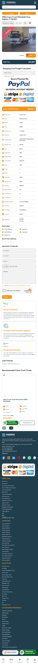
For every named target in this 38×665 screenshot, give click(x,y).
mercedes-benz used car (8, 545)
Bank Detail (4, 492)
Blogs (3, 515)
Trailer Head (5, 587)
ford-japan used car (7, 556)
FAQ (3, 513)
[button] (6, 396)
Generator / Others (6, 627)
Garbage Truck (5, 583)
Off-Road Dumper (6, 632)
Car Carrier (4, 594)
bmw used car (5, 547)
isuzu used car (5, 543)
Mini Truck (4, 596)
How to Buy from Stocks (8, 485)
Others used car (6, 560)
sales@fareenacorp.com (11, 451)
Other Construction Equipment (9, 647)
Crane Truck (20, 370)
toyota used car (6, 523)
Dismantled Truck (6, 604)
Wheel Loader (5, 613)
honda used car (6, 530)
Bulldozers (4, 615)
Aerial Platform (5, 589)
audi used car (5, 551)
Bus (3, 602)
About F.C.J (4, 481)
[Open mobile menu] (35, 3)
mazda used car (6, 538)
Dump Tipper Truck (6, 574)
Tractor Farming (6, 640)
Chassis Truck (5, 598)
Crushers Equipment (7, 636)
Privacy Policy (27, 285)
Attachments (5, 643)
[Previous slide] (5, 428)
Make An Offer (11, 652)
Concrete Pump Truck (7, 592)
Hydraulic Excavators (7, 610)
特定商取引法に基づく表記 (8, 517)
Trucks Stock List (6, 498)
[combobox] (31, 55)
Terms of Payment (6, 490)
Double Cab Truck (6, 581)
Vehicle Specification (7, 509)
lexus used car (6, 526)
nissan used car (6, 528)
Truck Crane (5, 645)
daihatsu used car (6, 541)
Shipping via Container (7, 507)
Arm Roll (4, 600)
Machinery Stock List (7, 500)
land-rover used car (7, 553)
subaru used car (6, 534)
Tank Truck (4, 579)
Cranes (3, 619)
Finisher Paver (5, 623)
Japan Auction (5, 502)
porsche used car (6, 558)
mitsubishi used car (7, 536)
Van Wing (4, 568)
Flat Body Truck (5, 566)
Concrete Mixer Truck (7, 577)
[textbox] (30, 55)
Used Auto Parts (6, 505)
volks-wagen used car (7, 549)
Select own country (9, 76)
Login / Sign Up (5, 511)
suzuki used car (6, 532)
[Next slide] (12, 428)
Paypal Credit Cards (7, 494)
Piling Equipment (6, 634)
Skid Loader (5, 638)
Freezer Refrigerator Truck (8, 570)
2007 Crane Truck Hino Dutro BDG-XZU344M (15, 400)
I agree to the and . (17, 285)
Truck (28, 370)
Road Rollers (5, 617)
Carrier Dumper (6, 630)
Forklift (3, 625)
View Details (26, 422)
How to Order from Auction (9, 487)
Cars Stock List (5, 496)
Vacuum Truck (5, 585)
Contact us (4, 483)
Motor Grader (5, 621)
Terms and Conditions (16, 285)
